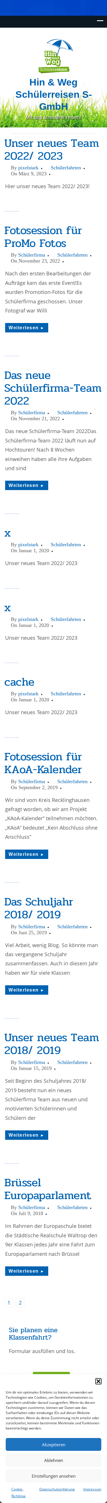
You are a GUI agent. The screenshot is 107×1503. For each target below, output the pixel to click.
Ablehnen (53, 1460)
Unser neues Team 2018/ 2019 (51, 1044)
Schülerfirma (31, 255)
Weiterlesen (27, 327)
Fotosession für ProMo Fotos (43, 237)
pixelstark (28, 167)
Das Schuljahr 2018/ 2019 (38, 908)
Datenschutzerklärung (57, 1489)
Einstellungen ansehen (54, 1476)
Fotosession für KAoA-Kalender (43, 763)
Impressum (92, 1489)
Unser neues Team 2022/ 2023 (51, 149)
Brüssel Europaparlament (47, 1189)
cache (19, 682)
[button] (98, 1381)
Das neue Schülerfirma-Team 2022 (53, 388)
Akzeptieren (53, 1444)
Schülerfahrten (66, 167)
